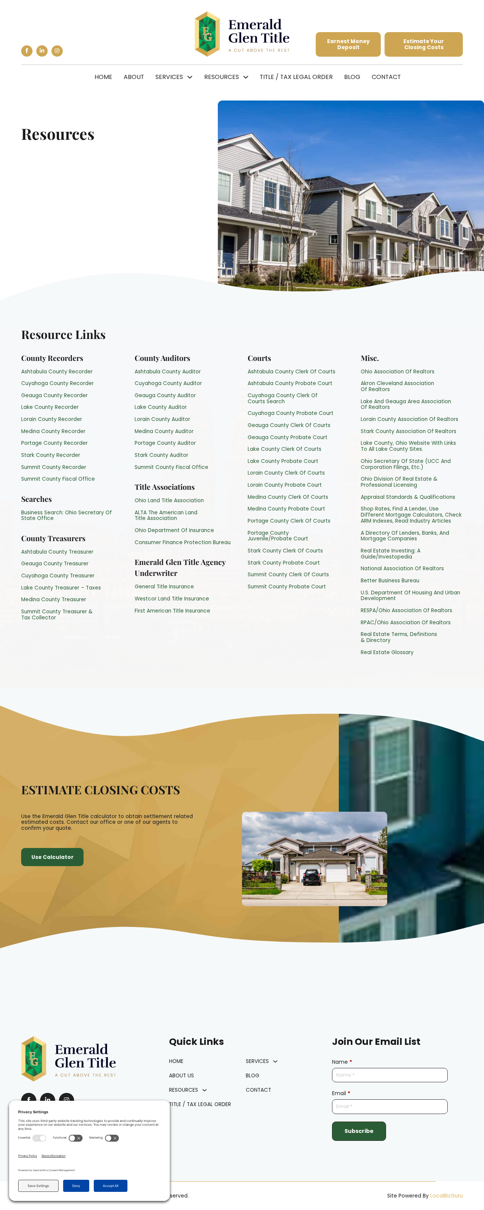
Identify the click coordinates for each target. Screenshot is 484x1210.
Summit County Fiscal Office (58, 479)
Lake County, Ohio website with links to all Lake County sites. (408, 446)
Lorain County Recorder (51, 419)
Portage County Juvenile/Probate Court (278, 536)
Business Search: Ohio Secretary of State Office (66, 516)
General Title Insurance (164, 587)
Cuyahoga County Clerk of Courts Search (283, 399)
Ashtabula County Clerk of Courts (291, 372)
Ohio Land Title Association (169, 501)
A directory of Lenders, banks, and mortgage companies (405, 536)
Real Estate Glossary (387, 653)
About (134, 77)
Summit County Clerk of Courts (288, 575)
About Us (181, 1076)
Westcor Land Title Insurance (172, 599)
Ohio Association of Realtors (397, 372)
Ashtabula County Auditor (168, 372)
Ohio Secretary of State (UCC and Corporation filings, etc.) (406, 464)
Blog (352, 77)
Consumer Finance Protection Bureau (183, 543)
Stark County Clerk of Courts (285, 551)
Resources (221, 77)
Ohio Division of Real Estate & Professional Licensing (399, 482)
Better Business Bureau (390, 581)
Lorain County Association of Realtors (409, 419)
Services (169, 77)
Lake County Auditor (161, 407)
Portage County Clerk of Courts (289, 521)
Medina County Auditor (164, 432)
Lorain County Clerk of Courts (286, 473)
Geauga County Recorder (54, 396)
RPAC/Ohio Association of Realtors (406, 623)
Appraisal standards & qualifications (408, 497)
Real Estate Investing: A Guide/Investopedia (390, 554)
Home (103, 77)
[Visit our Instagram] (57, 51)
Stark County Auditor (161, 455)
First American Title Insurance (172, 611)
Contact (386, 77)
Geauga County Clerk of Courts (289, 425)
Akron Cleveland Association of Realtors (397, 387)
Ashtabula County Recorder (57, 372)
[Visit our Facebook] (27, 51)
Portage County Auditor (165, 443)
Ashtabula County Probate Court (290, 384)
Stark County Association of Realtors (408, 432)
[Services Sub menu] (190, 77)
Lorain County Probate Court (285, 485)
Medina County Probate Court (286, 509)
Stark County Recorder (50, 455)
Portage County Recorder (54, 443)
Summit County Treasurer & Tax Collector (57, 615)
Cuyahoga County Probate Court (291, 413)
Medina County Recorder (53, 432)
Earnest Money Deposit (348, 44)
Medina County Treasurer (53, 600)
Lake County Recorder (50, 407)
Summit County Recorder (53, 467)
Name (342, 1062)
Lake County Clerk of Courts (284, 449)
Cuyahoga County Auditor (168, 384)
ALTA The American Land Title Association (166, 516)
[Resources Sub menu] (246, 77)
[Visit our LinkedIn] (42, 51)
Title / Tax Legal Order (296, 77)
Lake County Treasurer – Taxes (61, 588)
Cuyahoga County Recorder (57, 384)
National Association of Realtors (402, 569)
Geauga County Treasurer (54, 564)
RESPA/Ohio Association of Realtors (406, 611)
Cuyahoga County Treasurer (58, 576)
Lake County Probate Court (283, 461)
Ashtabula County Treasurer (57, 552)
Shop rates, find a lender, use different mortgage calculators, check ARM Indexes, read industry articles (411, 515)
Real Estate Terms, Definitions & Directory (399, 637)
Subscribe (359, 1130)
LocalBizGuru (446, 1195)
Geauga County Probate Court (287, 438)
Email (341, 1093)
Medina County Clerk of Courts (288, 497)
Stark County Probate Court (284, 563)
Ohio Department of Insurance (174, 531)
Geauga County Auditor (165, 396)
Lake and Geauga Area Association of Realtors (406, 405)
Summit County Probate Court (287, 587)
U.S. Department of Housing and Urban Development (410, 596)
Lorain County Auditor (162, 419)
